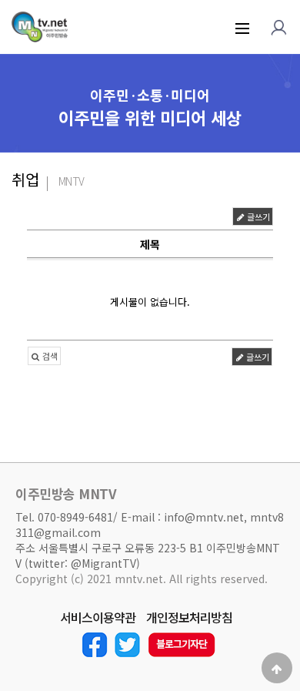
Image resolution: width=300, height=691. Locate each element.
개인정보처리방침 (189, 617)
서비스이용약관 (97, 617)
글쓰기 (257, 216)
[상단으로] (277, 667)
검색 (49, 356)
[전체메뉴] (242, 27)
